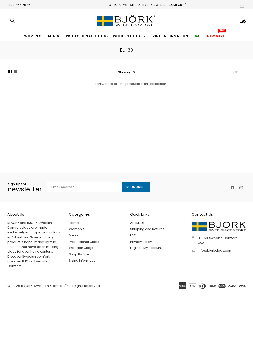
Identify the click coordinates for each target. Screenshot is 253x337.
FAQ (133, 235)
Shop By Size (79, 254)
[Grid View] (9, 72)
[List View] (15, 72)
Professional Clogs (86, 36)
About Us (137, 222)
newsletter (25, 187)
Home (74, 222)
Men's (54, 36)
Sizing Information (169, 36)
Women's (33, 36)
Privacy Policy (141, 241)
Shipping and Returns (147, 229)
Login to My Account (146, 247)
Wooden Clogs (128, 36)
